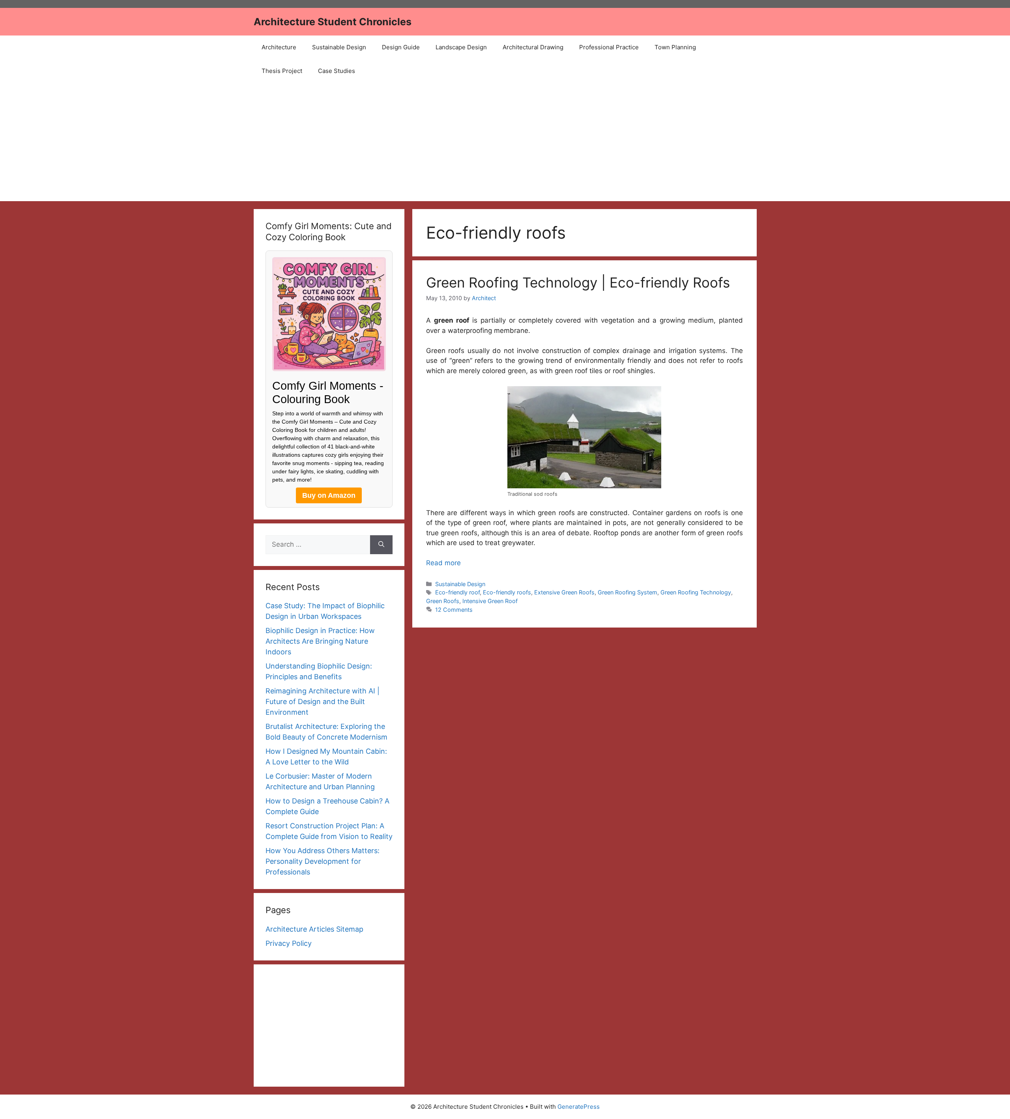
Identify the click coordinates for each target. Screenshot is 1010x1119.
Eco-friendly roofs (507, 592)
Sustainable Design (339, 47)
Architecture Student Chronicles (332, 22)
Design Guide (401, 47)
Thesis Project (282, 71)
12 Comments (454, 609)
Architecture (279, 47)
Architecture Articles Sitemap (314, 929)
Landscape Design (461, 47)
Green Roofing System (627, 592)
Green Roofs (442, 601)
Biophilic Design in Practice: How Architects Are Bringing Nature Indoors (320, 641)
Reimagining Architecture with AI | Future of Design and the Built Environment (323, 701)
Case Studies (336, 71)
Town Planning (675, 47)
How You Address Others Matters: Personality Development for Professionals (323, 861)
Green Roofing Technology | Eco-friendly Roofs (578, 282)
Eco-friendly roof (457, 592)
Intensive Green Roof (490, 601)
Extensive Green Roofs (564, 592)
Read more (443, 563)
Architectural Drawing (533, 47)
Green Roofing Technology (695, 592)
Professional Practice (609, 47)
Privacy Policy (289, 943)
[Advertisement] (505, 142)
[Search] (381, 544)
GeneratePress (578, 1106)
